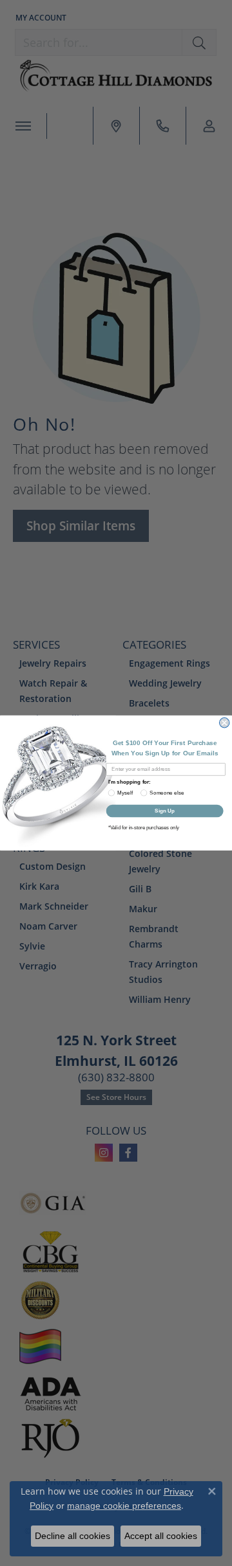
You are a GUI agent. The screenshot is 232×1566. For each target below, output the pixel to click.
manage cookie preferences (124, 1505)
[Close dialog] (224, 723)
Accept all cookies (160, 1536)
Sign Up (165, 811)
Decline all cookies (72, 1536)
